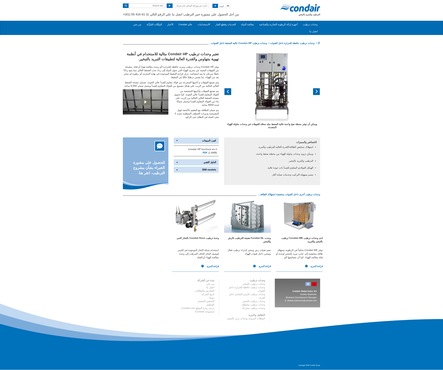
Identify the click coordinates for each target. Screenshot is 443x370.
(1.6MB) (210, 152)
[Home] (319, 43)
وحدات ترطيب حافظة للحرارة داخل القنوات (292, 43)
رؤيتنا (211, 297)
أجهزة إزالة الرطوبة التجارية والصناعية (278, 24)
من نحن (137, 24)
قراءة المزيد (316, 266)
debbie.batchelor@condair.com (302, 300)
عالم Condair (185, 24)
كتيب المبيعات (209, 140)
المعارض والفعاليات (204, 290)
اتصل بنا (313, 31)
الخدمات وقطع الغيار (225, 24)
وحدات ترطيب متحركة (253, 308)
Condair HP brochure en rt (202, 149)
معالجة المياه (247, 24)
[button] (313, 91)
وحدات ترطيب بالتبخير (254, 283)
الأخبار (170, 24)
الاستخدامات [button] (203, 24)
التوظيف (210, 304)
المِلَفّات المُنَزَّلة (154, 24)
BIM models (209, 169)
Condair (300, 8)
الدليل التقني (210, 162)
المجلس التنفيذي (206, 301)
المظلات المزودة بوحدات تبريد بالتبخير (246, 318)
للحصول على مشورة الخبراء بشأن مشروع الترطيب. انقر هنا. (149, 167)
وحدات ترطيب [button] (310, 24)
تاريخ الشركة (207, 294)
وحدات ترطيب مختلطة (253, 304)
